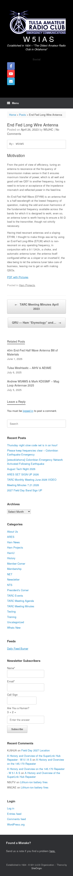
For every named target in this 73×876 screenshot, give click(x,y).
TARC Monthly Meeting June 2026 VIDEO (31, 479)
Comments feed (16, 819)
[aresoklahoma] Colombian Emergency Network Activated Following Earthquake (35, 462)
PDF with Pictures (17, 277)
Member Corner (16, 563)
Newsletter (13, 579)
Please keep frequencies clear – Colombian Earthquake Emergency (32, 452)
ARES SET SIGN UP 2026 (23, 474)
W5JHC (48, 129)
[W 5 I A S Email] (11, 81)
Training (11, 617)
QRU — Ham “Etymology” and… (36, 322)
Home (12, 115)
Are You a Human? (18, 710)
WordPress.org (16, 824)
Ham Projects (27, 285)
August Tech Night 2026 (21, 469)
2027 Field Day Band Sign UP (24, 490)
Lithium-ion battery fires (34, 782)
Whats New (13, 627)
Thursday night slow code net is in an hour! (32, 445)
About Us (12, 531)
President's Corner (18, 590)
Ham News (13, 542)
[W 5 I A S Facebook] (11, 66)
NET (9, 574)
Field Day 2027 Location (35, 750)
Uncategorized (15, 622)
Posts (22, 115)
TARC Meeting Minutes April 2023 (37, 306)
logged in (28, 411)
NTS (9, 585)
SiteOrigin (36, 868)
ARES (10, 537)
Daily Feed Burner (17, 648)
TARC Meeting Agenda (20, 601)
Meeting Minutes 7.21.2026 (23, 485)
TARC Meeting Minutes (20, 606)
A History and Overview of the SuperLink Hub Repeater (33, 775)
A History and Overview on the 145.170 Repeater (35, 761)
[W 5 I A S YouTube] (11, 73)
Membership (14, 569)
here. (52, 851)
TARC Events (15, 595)
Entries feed (14, 814)
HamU (10, 553)
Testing (11, 611)
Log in (10, 808)
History (11, 558)
